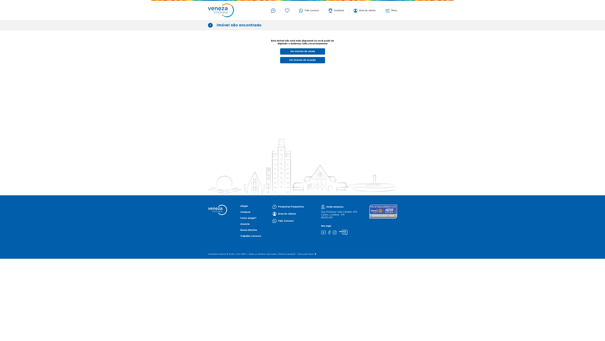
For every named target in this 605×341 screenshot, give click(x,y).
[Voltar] (210, 25)
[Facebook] (329, 232)
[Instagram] (335, 233)
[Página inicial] (221, 10)
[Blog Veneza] (343, 233)
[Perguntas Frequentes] (273, 10)
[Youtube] (323, 233)
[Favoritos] (287, 11)
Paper (311, 254)
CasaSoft (290, 254)
